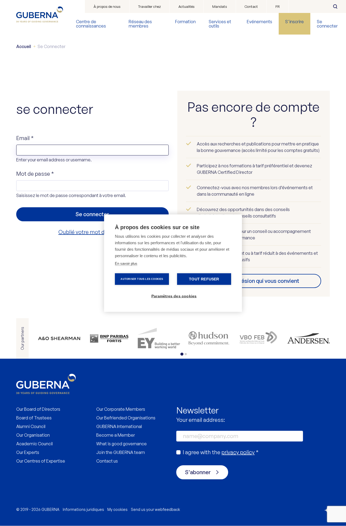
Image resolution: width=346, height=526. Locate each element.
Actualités (186, 6)
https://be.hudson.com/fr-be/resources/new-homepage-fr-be (209, 338)
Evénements (259, 21)
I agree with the (221, 452)
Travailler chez (149, 6)
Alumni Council (30, 426)
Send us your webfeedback (155, 509)
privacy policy (238, 452)
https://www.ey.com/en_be (159, 338)
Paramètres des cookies (174, 296)
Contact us (107, 461)
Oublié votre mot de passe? (92, 232)
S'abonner (198, 472)
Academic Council (34, 443)
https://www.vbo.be (259, 338)
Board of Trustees (34, 417)
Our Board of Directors (38, 409)
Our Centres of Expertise (40, 461)
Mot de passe (35, 173)
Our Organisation (33, 435)
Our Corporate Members (120, 409)
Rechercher (335, 6)
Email (25, 138)
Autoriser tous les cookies (142, 278)
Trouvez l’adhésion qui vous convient (253, 280)
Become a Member (115, 435)
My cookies (117, 509)
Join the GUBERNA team (120, 452)
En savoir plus (126, 263)
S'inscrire (294, 21)
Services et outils (220, 24)
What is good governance (121, 443)
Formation (185, 21)
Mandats (219, 6)
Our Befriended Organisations (125, 417)
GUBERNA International (119, 426)
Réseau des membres (140, 24)
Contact (251, 6)
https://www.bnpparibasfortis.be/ (109, 338)
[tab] (181, 353)
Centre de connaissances (91, 24)
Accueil (23, 46)
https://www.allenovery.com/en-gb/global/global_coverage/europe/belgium (59, 338)
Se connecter (327, 24)
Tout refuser (204, 279)
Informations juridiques (83, 509)
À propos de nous (107, 6)
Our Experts (27, 452)
